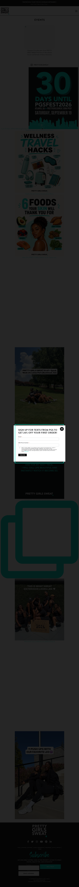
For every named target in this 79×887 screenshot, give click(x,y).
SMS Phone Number (23, 442)
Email (20, 437)
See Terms (26, 451)
